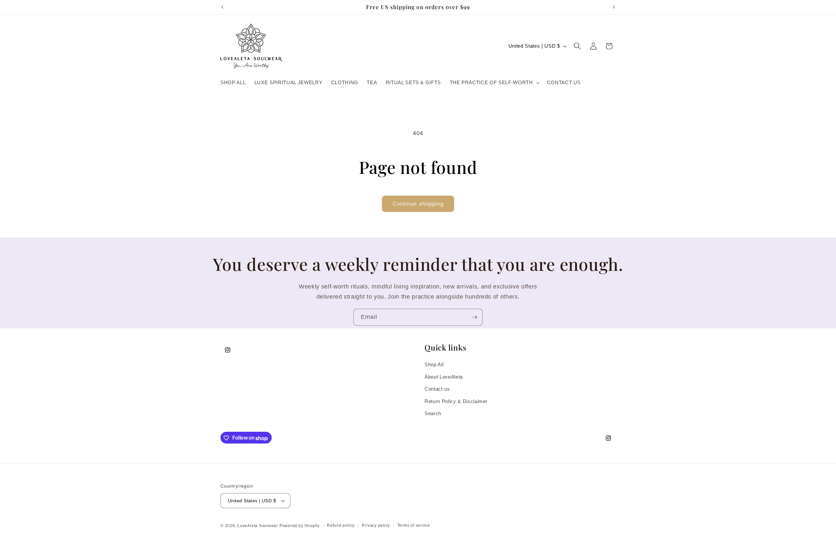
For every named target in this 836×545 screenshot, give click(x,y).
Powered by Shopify (300, 525)
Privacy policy (376, 525)
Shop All (434, 364)
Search (433, 413)
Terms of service (413, 525)
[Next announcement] (614, 7)
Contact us (437, 389)
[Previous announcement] (222, 7)
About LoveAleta (444, 377)
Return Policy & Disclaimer (456, 401)
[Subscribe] (474, 317)
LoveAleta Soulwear (257, 525)
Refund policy (341, 525)
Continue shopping (418, 204)
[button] (493, 82)
